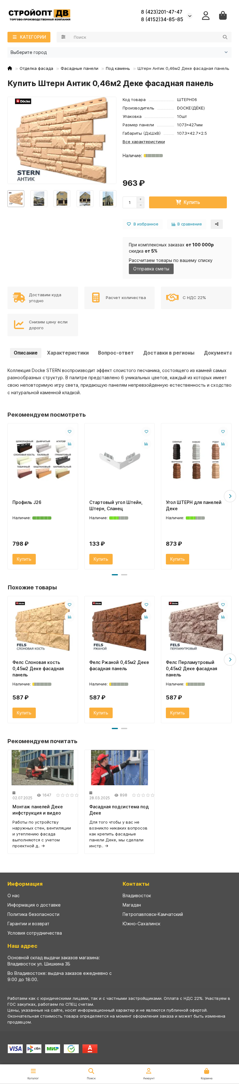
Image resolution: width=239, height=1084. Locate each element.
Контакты (136, 884)
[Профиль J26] (42, 460)
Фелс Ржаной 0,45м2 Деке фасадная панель (119, 665)
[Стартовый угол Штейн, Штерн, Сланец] (119, 460)
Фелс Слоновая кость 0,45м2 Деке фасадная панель (38, 668)
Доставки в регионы (168, 353)
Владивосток (137, 895)
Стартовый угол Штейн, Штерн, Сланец (116, 505)
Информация (25, 884)
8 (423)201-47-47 (161, 12)
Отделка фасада (36, 68)
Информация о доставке (34, 904)
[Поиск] (225, 37)
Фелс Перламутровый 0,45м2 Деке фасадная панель (191, 668)
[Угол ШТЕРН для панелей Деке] (196, 460)
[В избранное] (70, 432)
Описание (26, 353)
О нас (13, 895)
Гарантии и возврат (28, 923)
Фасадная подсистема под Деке (119, 809)
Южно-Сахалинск (141, 923)
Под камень (118, 68)
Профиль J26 (26, 502)
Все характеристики (144, 141)
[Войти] (206, 15)
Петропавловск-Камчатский (153, 914)
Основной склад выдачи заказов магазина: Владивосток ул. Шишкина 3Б (53, 960)
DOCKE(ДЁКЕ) (191, 107)
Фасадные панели (79, 68)
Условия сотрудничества (34, 933)
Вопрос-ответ (116, 353)
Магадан (132, 904)
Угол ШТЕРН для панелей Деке (194, 505)
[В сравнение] (70, 444)
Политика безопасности (33, 914)
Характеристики (68, 353)
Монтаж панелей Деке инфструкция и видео (37, 809)
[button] (9, 496)
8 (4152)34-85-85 (162, 19)
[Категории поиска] (63, 37)
